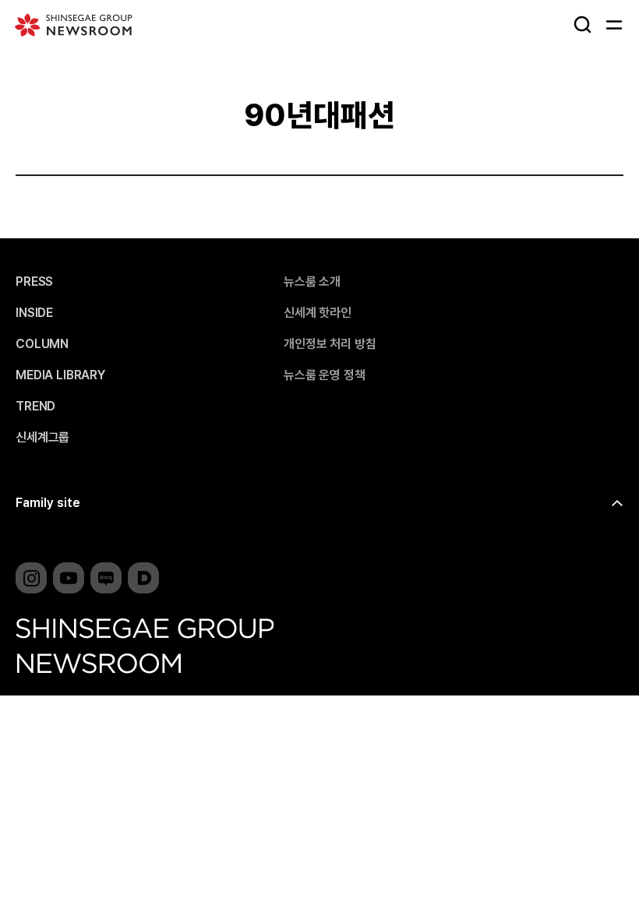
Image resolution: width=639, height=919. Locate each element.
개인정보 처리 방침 (330, 344)
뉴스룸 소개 (312, 282)
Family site (48, 502)
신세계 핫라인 (317, 313)
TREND (35, 406)
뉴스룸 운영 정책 (324, 375)
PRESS (34, 282)
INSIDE (34, 313)
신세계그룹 (42, 437)
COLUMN (42, 344)
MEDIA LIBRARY (60, 375)
